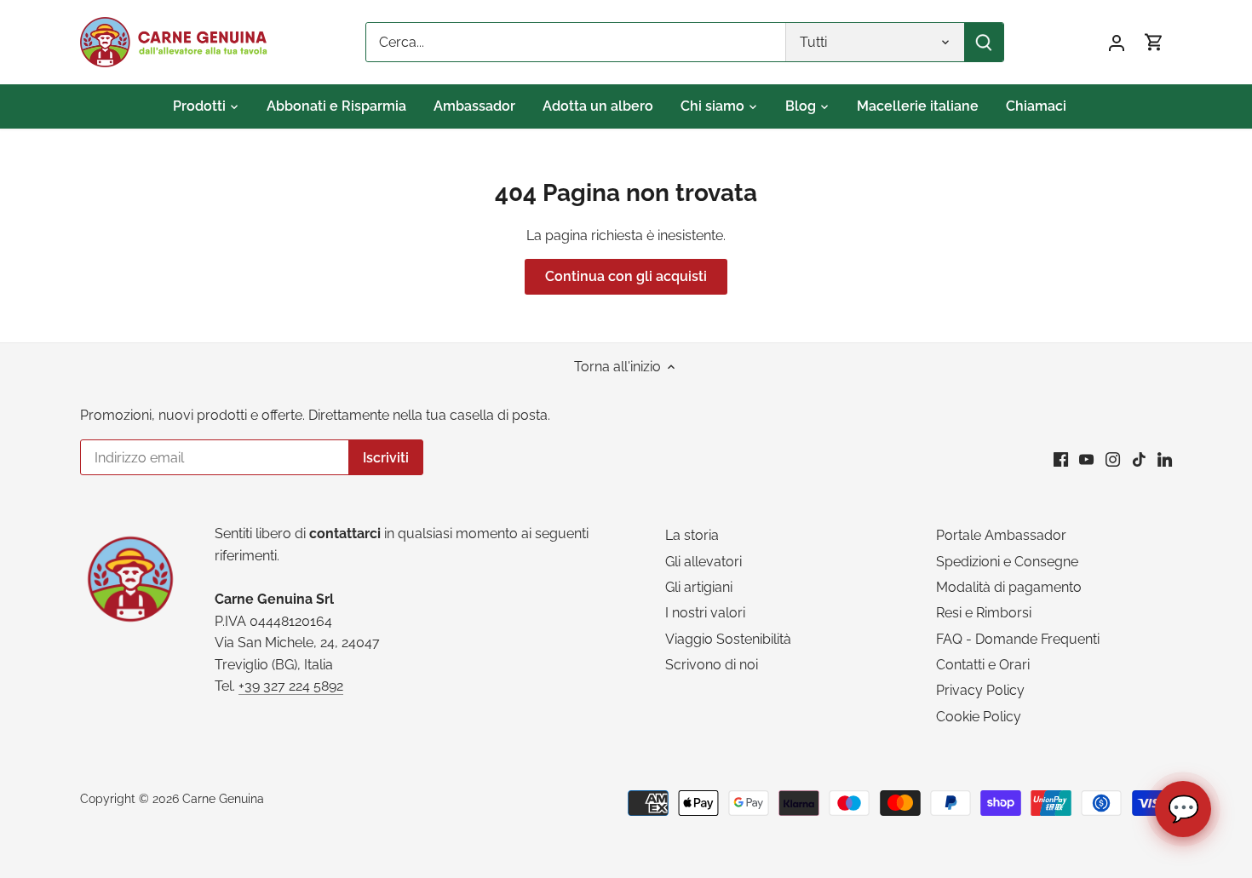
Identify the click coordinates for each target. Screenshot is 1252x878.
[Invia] (983, 42)
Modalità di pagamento (1009, 587)
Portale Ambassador (1001, 535)
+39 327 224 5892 (290, 686)
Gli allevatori (703, 562)
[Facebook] (1061, 459)
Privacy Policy (980, 690)
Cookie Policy (978, 717)
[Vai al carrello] (1154, 42)
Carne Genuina (223, 798)
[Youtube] (1086, 459)
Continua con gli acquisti (626, 276)
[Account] (1116, 42)
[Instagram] (1113, 459)
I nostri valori (705, 613)
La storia (692, 535)
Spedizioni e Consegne (1007, 562)
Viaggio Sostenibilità (728, 639)
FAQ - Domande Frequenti (1018, 639)
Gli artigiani (698, 587)
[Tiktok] (1139, 459)
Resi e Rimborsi (983, 613)
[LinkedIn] (1164, 459)
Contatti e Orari (983, 665)
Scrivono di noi (711, 665)
